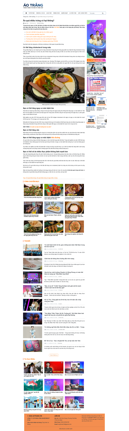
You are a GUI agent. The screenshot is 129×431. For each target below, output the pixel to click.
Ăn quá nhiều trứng (31, 178)
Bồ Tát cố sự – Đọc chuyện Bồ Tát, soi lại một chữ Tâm (62, 341)
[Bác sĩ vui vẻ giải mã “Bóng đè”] (74, 402)
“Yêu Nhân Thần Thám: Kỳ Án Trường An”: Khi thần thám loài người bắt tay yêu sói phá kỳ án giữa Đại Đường (64, 314)
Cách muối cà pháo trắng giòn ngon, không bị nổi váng (41, 36)
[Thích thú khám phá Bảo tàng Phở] (33, 190)
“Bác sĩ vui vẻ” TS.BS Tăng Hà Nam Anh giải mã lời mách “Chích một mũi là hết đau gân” (62, 287)
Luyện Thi (72, 13)
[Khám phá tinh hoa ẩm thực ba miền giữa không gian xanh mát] (53, 226)
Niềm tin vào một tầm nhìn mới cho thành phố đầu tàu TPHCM (90, 109)
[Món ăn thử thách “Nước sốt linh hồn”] (53, 207)
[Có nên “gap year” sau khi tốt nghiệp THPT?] (33, 384)
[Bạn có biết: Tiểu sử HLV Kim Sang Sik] (53, 367)
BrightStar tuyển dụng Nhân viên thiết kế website (102, 109)
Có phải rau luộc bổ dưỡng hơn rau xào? (40, 127)
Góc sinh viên (82, 13)
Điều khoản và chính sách (65, 428)
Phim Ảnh (61, 317)
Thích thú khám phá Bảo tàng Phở (35, 34)
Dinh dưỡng (32, 16)
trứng (55, 178)
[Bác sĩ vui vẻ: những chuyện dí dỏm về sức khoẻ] (53, 384)
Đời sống (60, 343)
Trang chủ (25, 16)
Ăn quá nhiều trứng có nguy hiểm (45, 178)
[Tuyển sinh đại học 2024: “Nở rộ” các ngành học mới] (33, 367)
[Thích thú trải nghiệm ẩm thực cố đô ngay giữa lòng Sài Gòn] (33, 226)
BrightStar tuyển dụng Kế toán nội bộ (91, 126)
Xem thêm (53, 355)
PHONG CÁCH (40, 13)
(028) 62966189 (65, 422)
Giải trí (49, 13)
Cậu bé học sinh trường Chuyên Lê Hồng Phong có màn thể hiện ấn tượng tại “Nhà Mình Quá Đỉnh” (63, 273)
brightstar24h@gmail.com (64, 424)
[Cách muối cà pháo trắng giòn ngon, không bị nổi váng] (53, 190)
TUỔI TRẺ (32, 13)
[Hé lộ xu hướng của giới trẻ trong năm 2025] (33, 402)
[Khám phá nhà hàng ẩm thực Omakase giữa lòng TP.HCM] (33, 207)
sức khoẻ (56, 27)
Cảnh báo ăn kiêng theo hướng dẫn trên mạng (59, 258)
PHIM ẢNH (56, 13)
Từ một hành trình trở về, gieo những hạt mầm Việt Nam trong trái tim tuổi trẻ (64, 245)
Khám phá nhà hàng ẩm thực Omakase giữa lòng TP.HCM (42, 41)
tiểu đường (55, 137)
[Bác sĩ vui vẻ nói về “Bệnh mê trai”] (74, 367)
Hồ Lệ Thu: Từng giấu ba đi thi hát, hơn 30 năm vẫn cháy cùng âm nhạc (62, 300)
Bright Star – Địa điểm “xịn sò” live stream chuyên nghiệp (95, 94)
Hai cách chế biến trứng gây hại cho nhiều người (39, 32)
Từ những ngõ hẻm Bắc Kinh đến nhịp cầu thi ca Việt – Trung (64, 327)
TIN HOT (61, 290)
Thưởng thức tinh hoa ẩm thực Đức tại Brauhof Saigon (41, 39)
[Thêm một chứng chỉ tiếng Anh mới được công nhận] (53, 402)
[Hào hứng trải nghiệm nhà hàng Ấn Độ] (74, 226)
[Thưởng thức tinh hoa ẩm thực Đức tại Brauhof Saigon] (74, 190)
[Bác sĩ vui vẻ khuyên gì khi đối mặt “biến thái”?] (74, 384)
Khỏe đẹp (64, 13)
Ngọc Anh (26, 23)
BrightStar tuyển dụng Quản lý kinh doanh (101, 127)
